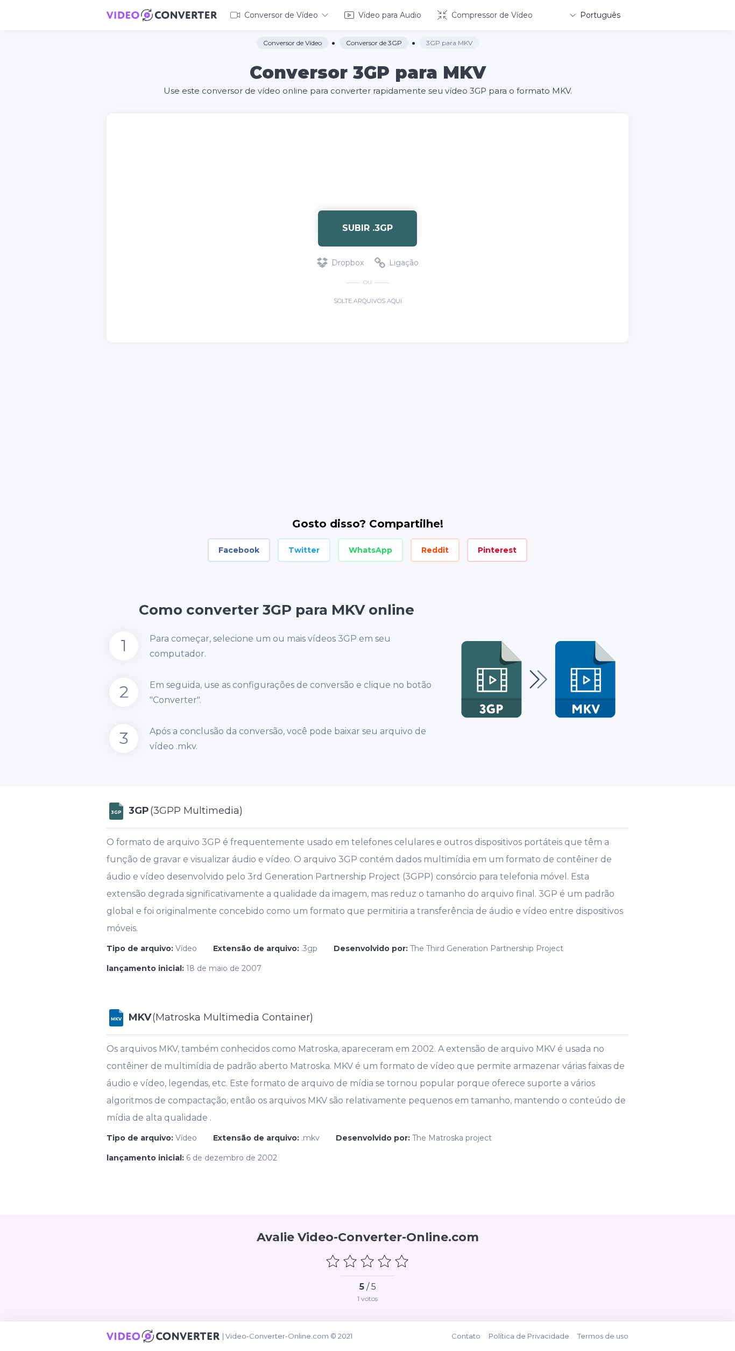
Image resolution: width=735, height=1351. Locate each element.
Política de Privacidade (529, 1336)
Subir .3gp (367, 228)
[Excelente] (402, 1261)
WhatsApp (370, 550)
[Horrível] (333, 1261)
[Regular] (367, 1261)
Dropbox (347, 263)
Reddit (435, 550)
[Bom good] (384, 1261)
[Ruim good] (350, 1261)
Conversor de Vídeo (281, 15)
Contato (465, 1336)
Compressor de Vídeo (492, 15)
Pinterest (497, 550)
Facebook (238, 550)
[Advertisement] (367, 148)
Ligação (404, 263)
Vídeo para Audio (389, 15)
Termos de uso (602, 1336)
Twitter (304, 550)
